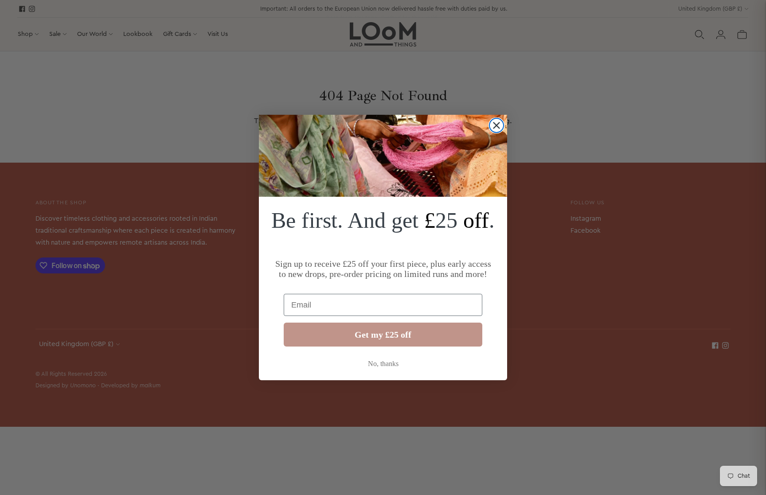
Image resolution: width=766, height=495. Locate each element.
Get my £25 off (383, 334)
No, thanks (383, 363)
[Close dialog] (496, 125)
